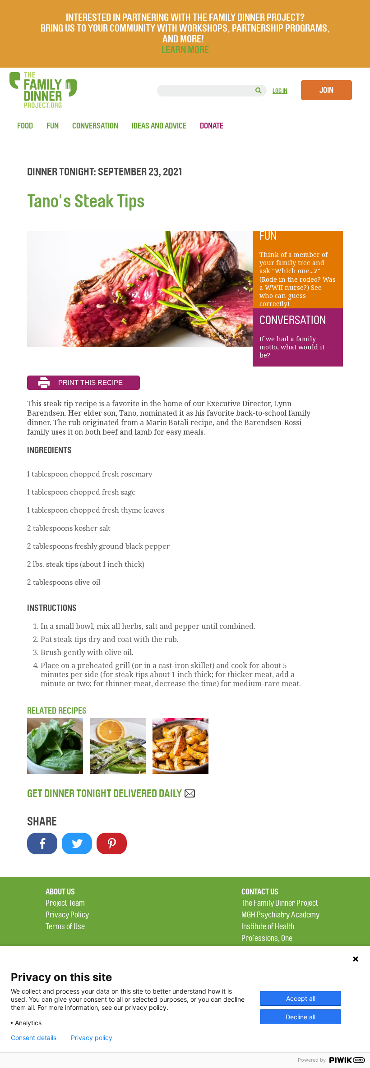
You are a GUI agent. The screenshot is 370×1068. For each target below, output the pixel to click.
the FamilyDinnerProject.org (43, 90)
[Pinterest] (112, 843)
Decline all (300, 1017)
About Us (60, 892)
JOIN (326, 90)
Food (25, 126)
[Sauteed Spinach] (55, 771)
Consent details (33, 1037)
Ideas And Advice (159, 126)
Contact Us (259, 892)
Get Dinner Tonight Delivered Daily (105, 793)
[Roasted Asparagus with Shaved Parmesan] (118, 771)
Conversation (95, 126)
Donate (211, 126)
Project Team (65, 903)
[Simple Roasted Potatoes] (180, 771)
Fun (52, 126)
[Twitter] (77, 843)
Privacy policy (91, 1037)
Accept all (300, 998)
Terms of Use (65, 926)
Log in (280, 91)
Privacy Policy (67, 915)
